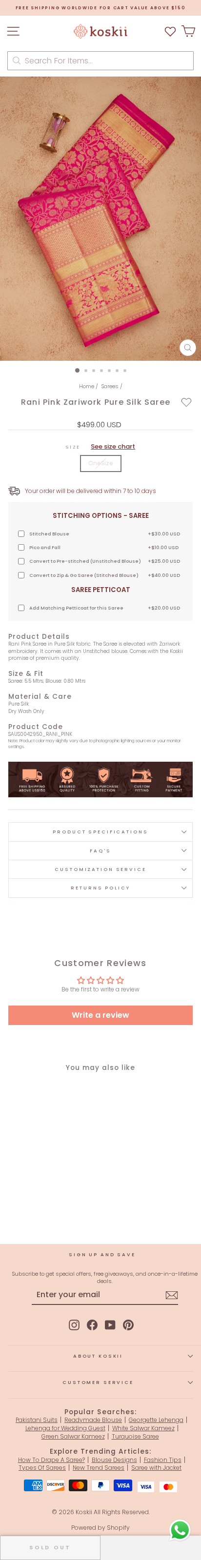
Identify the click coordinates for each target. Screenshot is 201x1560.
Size (100, 446)
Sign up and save (102, 1254)
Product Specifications (100, 832)
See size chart (113, 446)
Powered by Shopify (100, 1527)
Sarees (110, 386)
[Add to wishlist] (186, 402)
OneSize (100, 463)
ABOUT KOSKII (98, 1356)
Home (86, 386)
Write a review (100, 1015)
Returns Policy (100, 888)
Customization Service (100, 869)
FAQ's (100, 851)
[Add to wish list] (170, 31)
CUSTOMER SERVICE (98, 1382)
